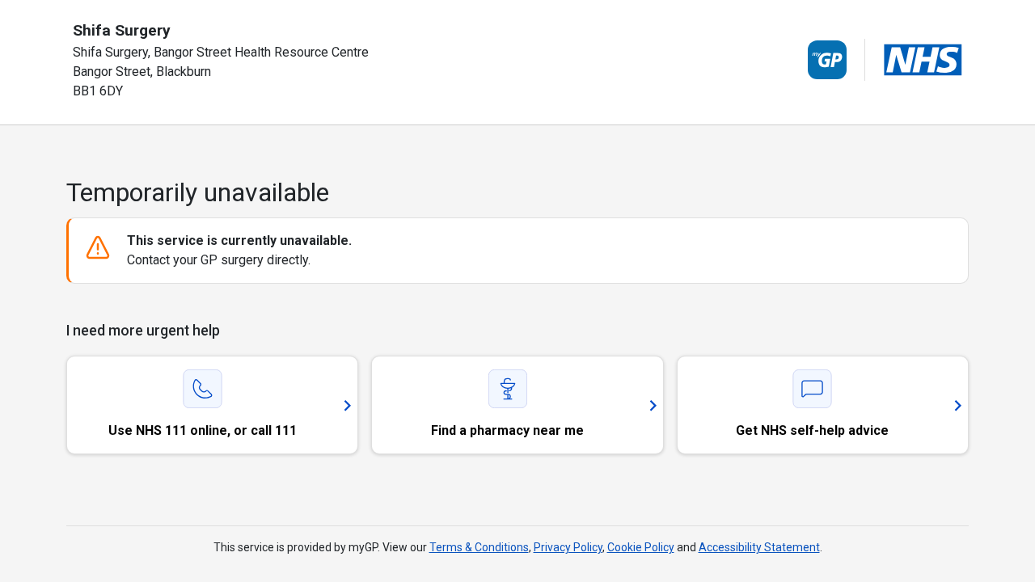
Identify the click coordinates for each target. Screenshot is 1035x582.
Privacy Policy (568, 547)
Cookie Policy (640, 547)
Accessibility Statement (759, 547)
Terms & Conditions (479, 547)
